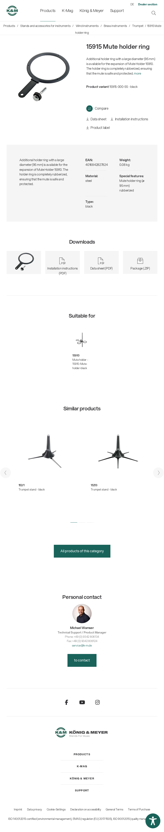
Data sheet (98, 118)
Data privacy (34, 809)
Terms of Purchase (139, 809)
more (137, 73)
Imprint (18, 809)
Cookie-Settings (56, 809)
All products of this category (82, 550)
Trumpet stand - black (32, 489)
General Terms (114, 809)
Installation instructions (131, 118)
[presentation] (5, 472)
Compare (101, 108)
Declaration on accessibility (85, 809)
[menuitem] (48, 10)
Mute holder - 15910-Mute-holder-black (80, 364)
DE (132, 4)
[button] (74, 522)
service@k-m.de (82, 645)
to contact (82, 660)
